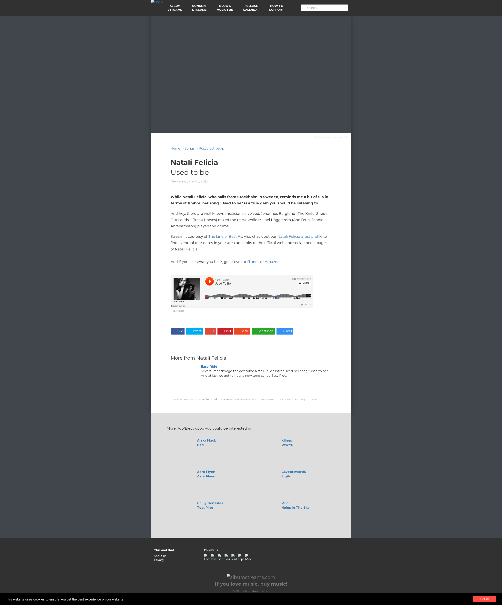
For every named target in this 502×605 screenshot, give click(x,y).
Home (175, 148)
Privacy (159, 560)
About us (160, 556)
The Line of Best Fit (225, 236)
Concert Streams (199, 8)
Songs (189, 148)
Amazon (272, 262)
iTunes (253, 262)
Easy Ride (209, 366)
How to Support (276, 8)
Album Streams (175, 8)
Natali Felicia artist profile (299, 236)
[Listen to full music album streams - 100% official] (157, 8)
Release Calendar (251, 8)
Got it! (484, 598)
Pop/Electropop (211, 148)
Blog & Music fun (225, 8)
